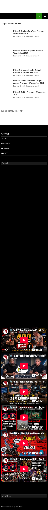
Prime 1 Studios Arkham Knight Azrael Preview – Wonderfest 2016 (28, 82)
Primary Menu (45, 16)
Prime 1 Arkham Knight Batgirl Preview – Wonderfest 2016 (27, 71)
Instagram (5, 144)
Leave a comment (32, 36)
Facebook (5, 148)
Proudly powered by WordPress (12, 507)
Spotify (4, 153)
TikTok (4, 139)
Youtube (5, 134)
